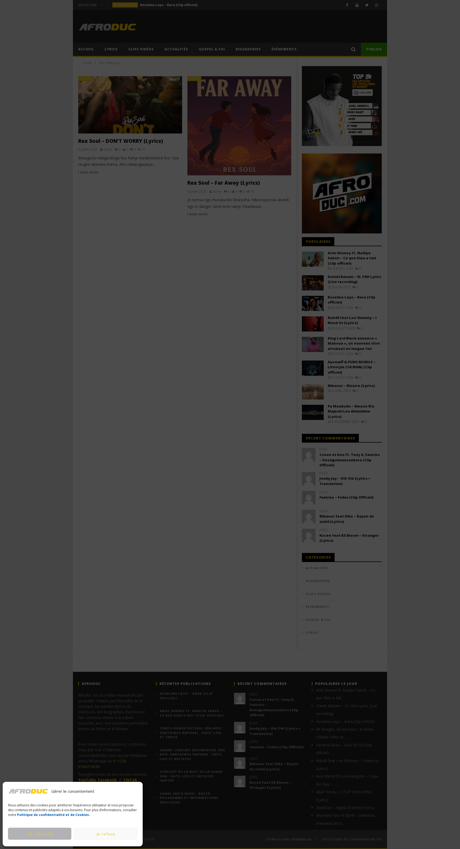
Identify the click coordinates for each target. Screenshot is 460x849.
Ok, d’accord (40, 833)
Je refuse (105, 833)
